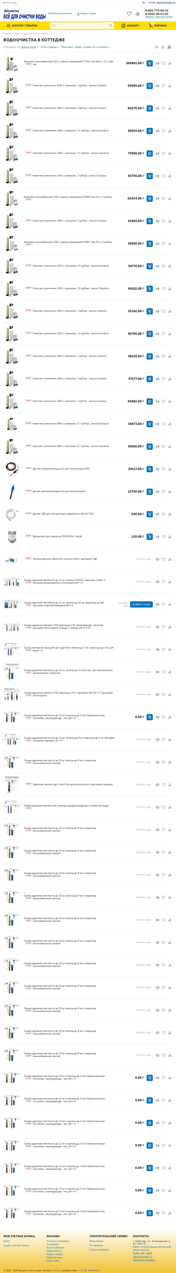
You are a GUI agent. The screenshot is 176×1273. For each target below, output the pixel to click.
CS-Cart (56, 1270)
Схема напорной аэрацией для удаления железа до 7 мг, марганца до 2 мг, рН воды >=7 (68, 649)
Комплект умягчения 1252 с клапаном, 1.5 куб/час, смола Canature (67, 265)
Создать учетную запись (16, 1245)
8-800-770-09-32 (156, 10)
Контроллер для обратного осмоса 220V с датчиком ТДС (61, 558)
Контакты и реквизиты (58, 1241)
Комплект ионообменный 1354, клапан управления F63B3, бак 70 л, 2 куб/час (68, 198)
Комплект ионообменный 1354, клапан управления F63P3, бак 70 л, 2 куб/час (68, 243)
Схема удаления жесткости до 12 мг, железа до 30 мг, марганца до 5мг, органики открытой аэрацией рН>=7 (64, 604)
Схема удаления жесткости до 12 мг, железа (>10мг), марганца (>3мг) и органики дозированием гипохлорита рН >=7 (64, 581)
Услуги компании (55, 1247)
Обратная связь (55, 1257)
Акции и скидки (88, 13)
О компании (53, 1244)
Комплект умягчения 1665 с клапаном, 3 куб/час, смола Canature (66, 85)
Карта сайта (53, 1260)
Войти (6, 1241)
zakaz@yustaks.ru (142, 1256)
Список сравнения (99, 1249)
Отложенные (96, 1245)
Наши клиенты (54, 1251)
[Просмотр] (158, 63)
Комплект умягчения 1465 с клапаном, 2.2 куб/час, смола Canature (67, 130)
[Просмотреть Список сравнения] (137, 15)
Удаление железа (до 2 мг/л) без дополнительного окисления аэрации (69, 784)
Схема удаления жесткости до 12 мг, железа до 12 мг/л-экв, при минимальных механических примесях (68, 671)
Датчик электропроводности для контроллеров (55, 491)
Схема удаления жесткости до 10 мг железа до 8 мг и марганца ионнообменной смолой (60, 761)
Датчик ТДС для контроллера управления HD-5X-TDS (60, 513)
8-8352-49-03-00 (156, 14)
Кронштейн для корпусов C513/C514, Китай (54, 536)
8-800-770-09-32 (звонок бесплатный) (152, 1247)
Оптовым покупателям (59, 13)
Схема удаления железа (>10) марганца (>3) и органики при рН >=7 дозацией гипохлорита (68, 694)
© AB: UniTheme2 (90, 1270)
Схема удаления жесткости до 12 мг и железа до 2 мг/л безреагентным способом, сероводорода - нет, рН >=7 (64, 716)
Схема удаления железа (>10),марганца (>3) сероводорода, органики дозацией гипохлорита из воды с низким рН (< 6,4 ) (63, 626)
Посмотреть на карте (144, 1260)
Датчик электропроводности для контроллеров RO (58, 468)
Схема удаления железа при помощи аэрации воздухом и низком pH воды (66, 806)
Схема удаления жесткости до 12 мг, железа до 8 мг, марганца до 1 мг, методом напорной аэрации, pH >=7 (69, 739)
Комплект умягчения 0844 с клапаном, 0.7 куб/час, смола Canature (67, 423)
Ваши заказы (96, 1241)
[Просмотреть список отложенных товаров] (129, 15)
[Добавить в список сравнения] (170, 63)
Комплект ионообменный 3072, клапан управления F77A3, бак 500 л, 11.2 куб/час (68, 63)
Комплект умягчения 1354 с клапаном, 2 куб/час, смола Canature (66, 175)
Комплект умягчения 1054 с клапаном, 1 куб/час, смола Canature (66, 310)
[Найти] (110, 25)
